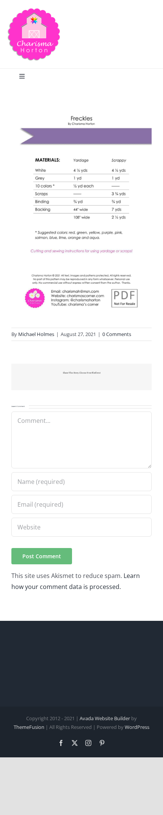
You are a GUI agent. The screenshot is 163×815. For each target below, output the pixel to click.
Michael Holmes (36, 334)
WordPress (137, 727)
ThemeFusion (29, 727)
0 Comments (116, 334)
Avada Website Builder (105, 718)
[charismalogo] (34, 10)
